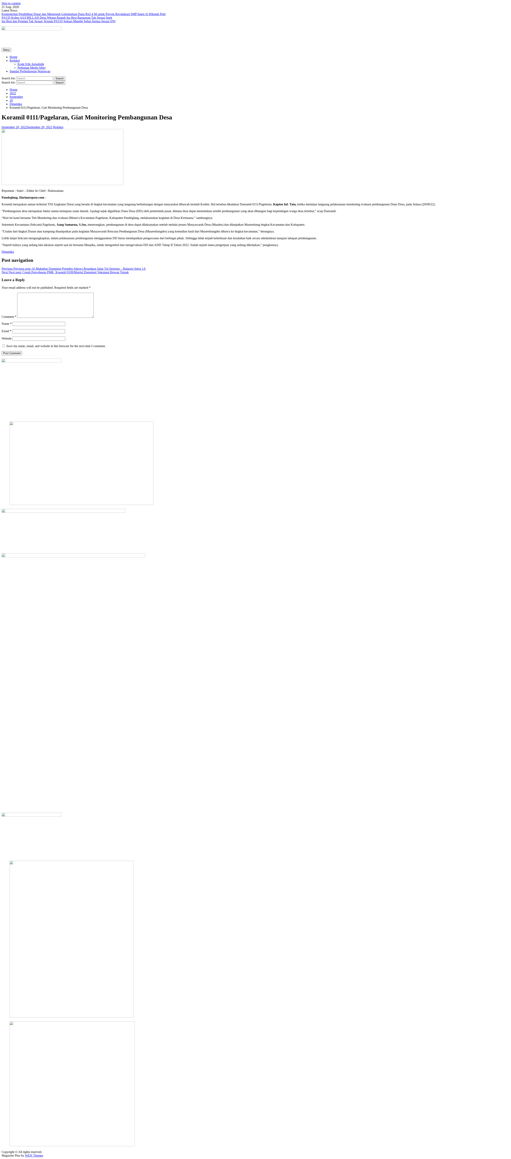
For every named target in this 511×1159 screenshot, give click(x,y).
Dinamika (8, 251)
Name (7, 323)
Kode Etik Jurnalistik (31, 64)
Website (7, 338)
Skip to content (11, 3)
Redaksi (15, 60)
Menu (6, 49)
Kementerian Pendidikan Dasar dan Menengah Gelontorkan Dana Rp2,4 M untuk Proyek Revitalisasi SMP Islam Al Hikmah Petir (84, 14)
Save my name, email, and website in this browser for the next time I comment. (56, 346)
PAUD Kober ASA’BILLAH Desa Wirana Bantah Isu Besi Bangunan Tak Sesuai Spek (57, 17)
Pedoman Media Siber (32, 67)
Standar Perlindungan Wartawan (30, 71)
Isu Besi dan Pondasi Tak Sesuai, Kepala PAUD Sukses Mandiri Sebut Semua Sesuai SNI (58, 21)
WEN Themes (34, 1155)
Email (6, 331)
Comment (9, 316)
